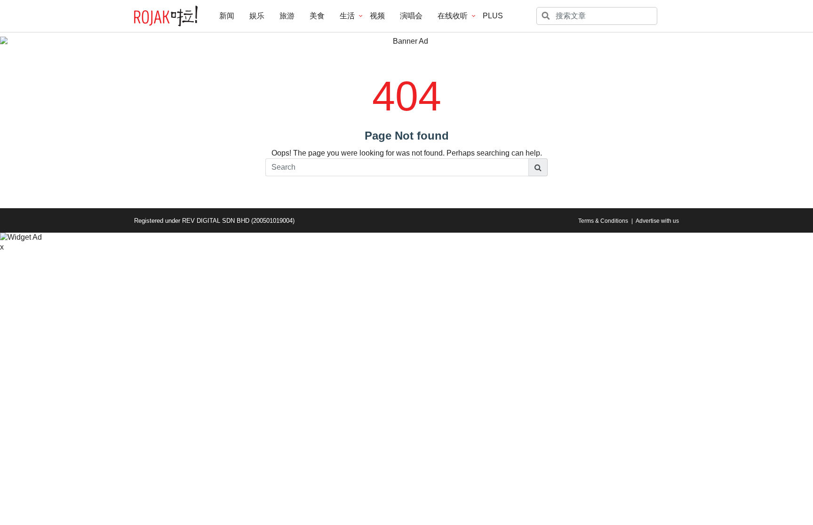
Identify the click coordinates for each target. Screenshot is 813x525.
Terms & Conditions (603, 221)
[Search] (538, 167)
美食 (317, 16)
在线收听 (453, 16)
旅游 (287, 16)
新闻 (226, 16)
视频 (377, 16)
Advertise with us (657, 221)
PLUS (493, 16)
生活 (347, 16)
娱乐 (256, 16)
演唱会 (411, 16)
